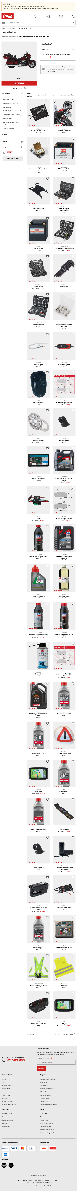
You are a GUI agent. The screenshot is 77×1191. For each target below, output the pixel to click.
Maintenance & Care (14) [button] (11, 103)
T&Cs (41, 1117)
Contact (4, 1079)
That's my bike (19, 83)
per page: (41, 95)
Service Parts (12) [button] (8, 99)
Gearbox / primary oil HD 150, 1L (38, 556)
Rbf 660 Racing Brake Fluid (38, 829)
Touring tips (43, 1082)
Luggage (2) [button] (7, 107)
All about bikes (44, 1098)
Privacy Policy (44, 1120)
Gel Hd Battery (38, 248)
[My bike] (48, 16)
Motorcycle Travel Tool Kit (64, 907)
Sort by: (60, 95)
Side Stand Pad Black (38, 402)
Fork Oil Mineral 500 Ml (38, 596)
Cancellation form (45, 1126)
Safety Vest (64, 985)
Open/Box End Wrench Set (38, 131)
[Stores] (36, 16)
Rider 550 (64, 1023)
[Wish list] (61, 16)
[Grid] (49, 94)
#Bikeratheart (44, 1092)
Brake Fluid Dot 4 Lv (64, 791)
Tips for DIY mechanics (47, 1088)
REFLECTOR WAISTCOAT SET (38, 985)
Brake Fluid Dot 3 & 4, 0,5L (64, 714)
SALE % (9, 152)
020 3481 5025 (15, 1060)
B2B (3, 1082)
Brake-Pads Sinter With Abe (64, 402)
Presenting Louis (7, 1114)
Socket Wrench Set (38, 324)
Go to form (53, 71)
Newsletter (5, 1092)
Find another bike (18, 88)
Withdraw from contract (9, 1104)
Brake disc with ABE (38, 440)
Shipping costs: (28, 1182)
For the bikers (44, 1101)
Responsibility (6, 1126)
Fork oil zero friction (64, 596)
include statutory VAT (29, 1180)
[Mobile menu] (4, 22)
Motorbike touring (45, 1095)
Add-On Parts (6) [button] (8, 128)
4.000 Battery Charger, (64, 364)
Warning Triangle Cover (64, 753)
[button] (73, 22)
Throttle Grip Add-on (64, 440)
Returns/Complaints (8, 1101)
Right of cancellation (46, 1123)
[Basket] (73, 16)
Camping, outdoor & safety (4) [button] (12, 114)
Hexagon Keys (64, 286)
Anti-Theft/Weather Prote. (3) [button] (12, 111)
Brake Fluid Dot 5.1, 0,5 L (39, 753)
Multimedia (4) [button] (7, 118)
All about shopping (7, 1120)
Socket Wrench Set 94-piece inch (64, 248)
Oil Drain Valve (38, 364)
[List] (53, 95)
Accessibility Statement (47, 1129)
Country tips (44, 1085)
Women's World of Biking (47, 1079)
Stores (4, 1117)
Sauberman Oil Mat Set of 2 (64, 947)
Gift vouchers (6, 1095)
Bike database (6, 1088)
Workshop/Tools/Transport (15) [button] (11, 123)
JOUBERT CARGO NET (64, 131)
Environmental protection (48, 1133)
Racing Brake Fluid (38, 947)
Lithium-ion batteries (64, 169)
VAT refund (5, 1123)
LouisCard (5, 1098)
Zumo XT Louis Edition (38, 478)
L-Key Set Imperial (64, 829)
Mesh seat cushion (38, 208)
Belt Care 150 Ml (38, 674)
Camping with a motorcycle (48, 1104)
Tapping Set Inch (38, 286)
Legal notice (44, 1114)
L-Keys (39, 518)
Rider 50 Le (38, 791)
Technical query (6, 1085)
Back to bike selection (10, 32)
